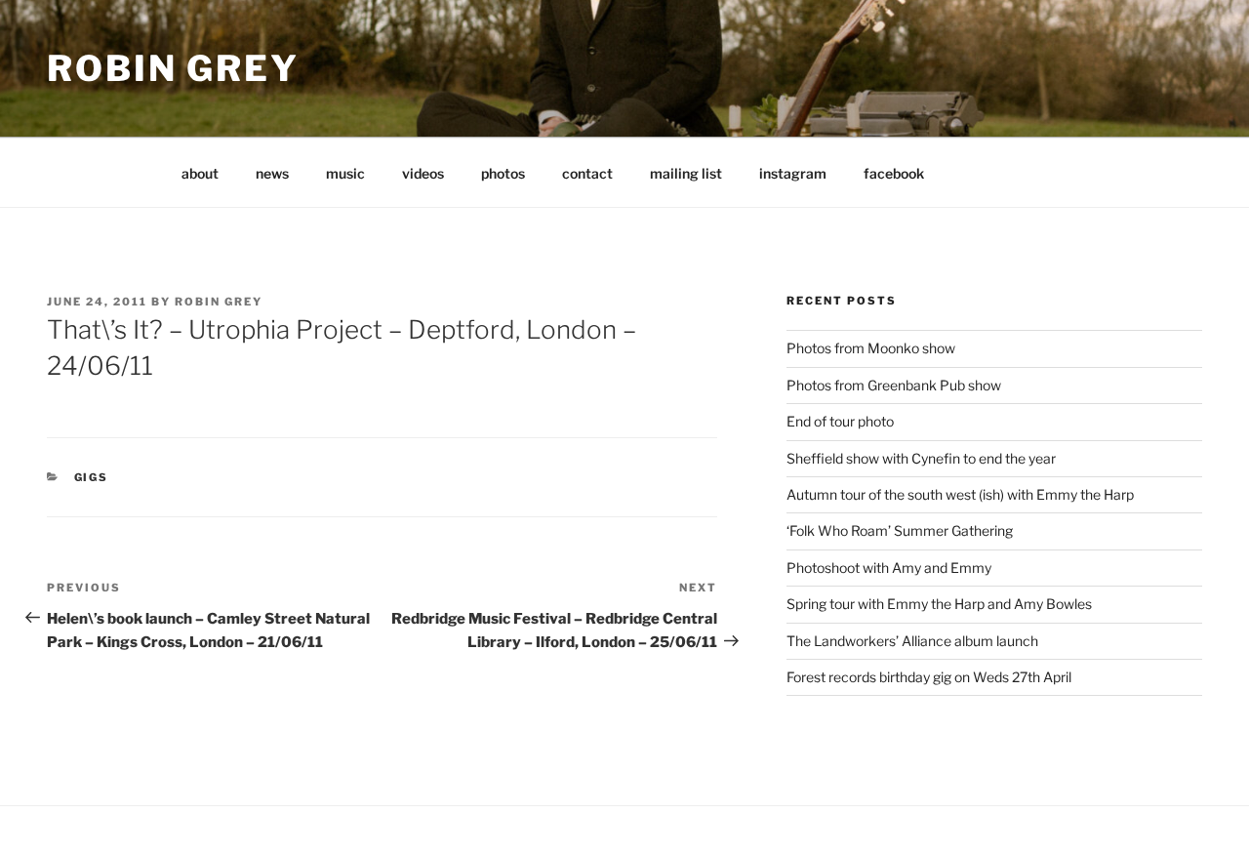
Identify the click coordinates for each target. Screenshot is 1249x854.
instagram (792, 173)
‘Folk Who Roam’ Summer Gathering (899, 530)
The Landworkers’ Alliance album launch (912, 640)
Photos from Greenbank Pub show (893, 385)
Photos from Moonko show (870, 348)
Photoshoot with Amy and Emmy (888, 567)
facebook (894, 173)
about (200, 173)
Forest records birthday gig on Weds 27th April (928, 677)
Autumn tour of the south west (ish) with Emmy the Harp (960, 494)
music (345, 173)
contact (587, 173)
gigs (91, 477)
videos (423, 173)
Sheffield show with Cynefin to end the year (921, 458)
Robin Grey (173, 68)
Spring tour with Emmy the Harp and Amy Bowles (939, 603)
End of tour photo (840, 421)
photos (503, 173)
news (272, 173)
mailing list (686, 173)
